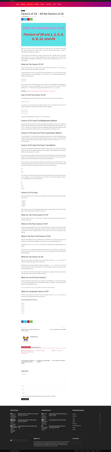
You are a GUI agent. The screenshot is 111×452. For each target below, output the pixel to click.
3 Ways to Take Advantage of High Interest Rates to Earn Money (40, 91)
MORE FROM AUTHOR (36, 347)
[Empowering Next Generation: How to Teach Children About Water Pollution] (28, 355)
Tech (54, 4)
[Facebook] (22, 19)
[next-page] (24, 366)
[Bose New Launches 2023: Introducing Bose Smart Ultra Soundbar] (14, 423)
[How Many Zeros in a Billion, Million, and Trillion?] (44, 355)
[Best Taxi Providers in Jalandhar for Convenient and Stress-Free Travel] (14, 417)
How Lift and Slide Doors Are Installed (58, 329)
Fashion (37, 4)
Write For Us (98, 450)
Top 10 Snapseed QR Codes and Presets (57, 419)
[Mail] (80, 443)
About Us (76, 450)
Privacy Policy (82, 450)
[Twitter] (25, 19)
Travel (59, 4)
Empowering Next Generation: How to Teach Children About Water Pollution (28, 362)
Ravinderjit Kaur (25, 16)
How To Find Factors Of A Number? (58, 360)
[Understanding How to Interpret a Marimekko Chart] (14, 429)
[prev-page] (22, 366)
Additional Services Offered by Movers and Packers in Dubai (30, 330)
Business (23, 4)
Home (17, 4)
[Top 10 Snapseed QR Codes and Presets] (45, 422)
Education (30, 4)
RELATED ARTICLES (26, 347)
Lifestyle (48, 4)
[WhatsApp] (31, 19)
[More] (34, 19)
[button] (98, 4)
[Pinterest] (28, 19)
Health (42, 4)
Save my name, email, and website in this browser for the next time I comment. (39, 396)
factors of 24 (63, 58)
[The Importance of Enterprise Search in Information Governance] (45, 427)
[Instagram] (77, 442)
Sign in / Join (13, 0)
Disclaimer (88, 450)
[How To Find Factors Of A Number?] (59, 355)
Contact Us (93, 450)
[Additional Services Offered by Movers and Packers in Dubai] (45, 417)
